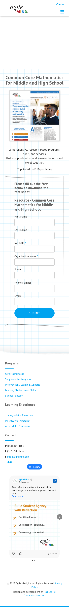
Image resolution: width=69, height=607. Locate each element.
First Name (21, 216)
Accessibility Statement (18, 426)
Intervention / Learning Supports (22, 384)
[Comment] (20, 554)
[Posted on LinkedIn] (55, 481)
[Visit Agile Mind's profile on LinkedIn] (14, 481)
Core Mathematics (14, 373)
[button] (9, 517)
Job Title (20, 243)
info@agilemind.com (18, 456)
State (18, 269)
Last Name (21, 229)
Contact (61, 4)
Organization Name (26, 256)
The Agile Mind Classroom (19, 415)
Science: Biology (14, 395)
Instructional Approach (17, 420)
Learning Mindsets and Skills (20, 390)
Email (18, 295)
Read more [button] (17, 496)
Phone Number (23, 282)
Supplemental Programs (18, 379)
